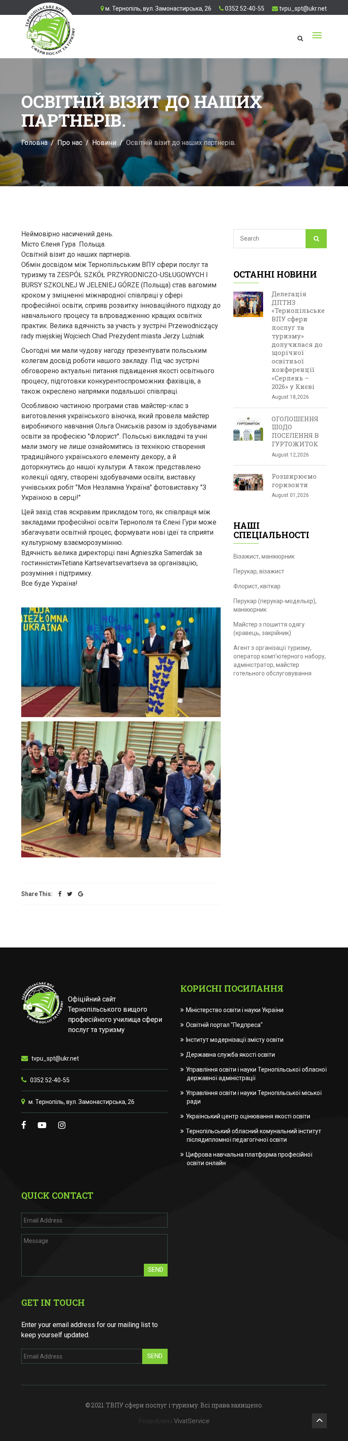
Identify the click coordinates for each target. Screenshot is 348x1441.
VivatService (192, 1421)
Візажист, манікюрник (264, 556)
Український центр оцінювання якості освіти (248, 1116)
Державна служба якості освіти (231, 1054)
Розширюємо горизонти (294, 480)
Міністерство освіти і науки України (235, 1010)
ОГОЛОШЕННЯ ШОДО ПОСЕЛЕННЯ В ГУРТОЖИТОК (295, 431)
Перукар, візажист (258, 571)
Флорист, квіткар (257, 586)
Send (155, 1270)
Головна (34, 143)
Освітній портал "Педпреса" (225, 1024)
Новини (104, 143)
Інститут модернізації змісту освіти (235, 1039)
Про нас (69, 143)
